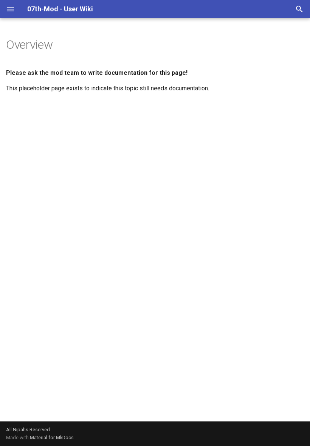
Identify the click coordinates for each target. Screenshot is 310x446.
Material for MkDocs (52, 437)
